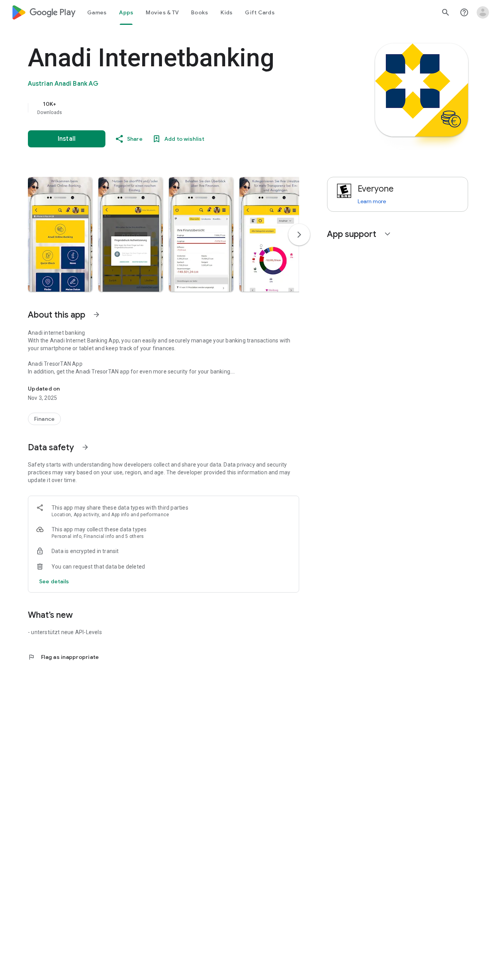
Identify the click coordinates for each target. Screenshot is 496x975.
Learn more (372, 201)
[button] (60, 234)
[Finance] (44, 419)
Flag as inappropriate (63, 656)
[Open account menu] (483, 12)
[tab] (97, 12)
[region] (183, 107)
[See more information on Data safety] (85, 447)
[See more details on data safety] (54, 581)
